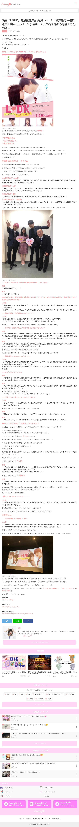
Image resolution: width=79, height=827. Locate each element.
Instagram (40, 698)
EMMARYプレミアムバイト (56, 694)
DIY (22, 694)
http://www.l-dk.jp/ (7, 600)
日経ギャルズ (9, 787)
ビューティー (9, 792)
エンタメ (5, 31)
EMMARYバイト (39, 694)
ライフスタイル (49, 787)
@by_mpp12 (27, 636)
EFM (28, 694)
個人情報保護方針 (38, 818)
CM (15, 694)
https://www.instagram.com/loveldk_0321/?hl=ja (17, 613)
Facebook (71, 694)
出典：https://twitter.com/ (9, 128)
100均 (8, 694)
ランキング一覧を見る (39, 743)
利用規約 (28, 818)
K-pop (49, 698)
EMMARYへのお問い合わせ (52, 818)
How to (31, 698)
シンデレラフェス (50, 792)
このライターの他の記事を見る (39, 642)
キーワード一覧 (39, 704)
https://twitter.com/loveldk (10, 607)
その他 (47, 796)
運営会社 (21, 818)
